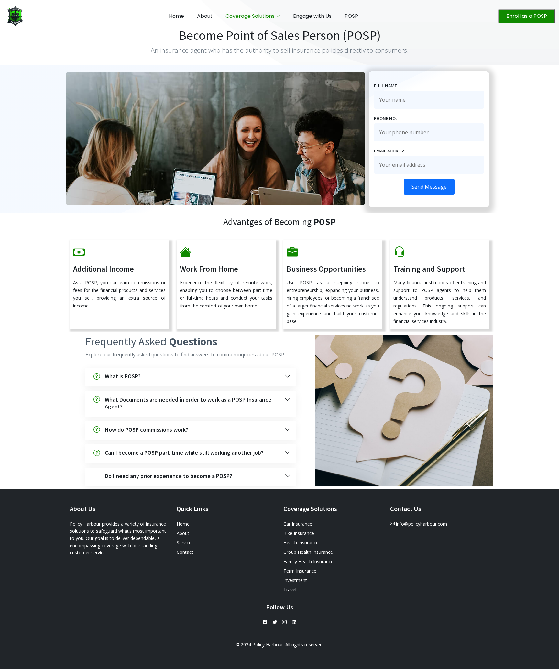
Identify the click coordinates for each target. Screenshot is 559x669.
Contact (185, 552)
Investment (295, 580)
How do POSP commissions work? (146, 429)
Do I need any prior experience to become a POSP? (168, 476)
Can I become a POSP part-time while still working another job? (184, 452)
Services (185, 543)
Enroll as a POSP (526, 16)
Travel (289, 589)
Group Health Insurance (308, 552)
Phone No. (385, 118)
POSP (351, 16)
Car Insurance (297, 524)
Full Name (385, 86)
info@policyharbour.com (421, 524)
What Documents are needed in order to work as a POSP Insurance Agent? (188, 403)
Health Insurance (301, 543)
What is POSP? (123, 376)
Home (176, 16)
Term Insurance (299, 571)
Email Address (390, 151)
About (205, 16)
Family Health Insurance (308, 561)
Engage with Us (312, 16)
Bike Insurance (298, 533)
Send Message (429, 186)
